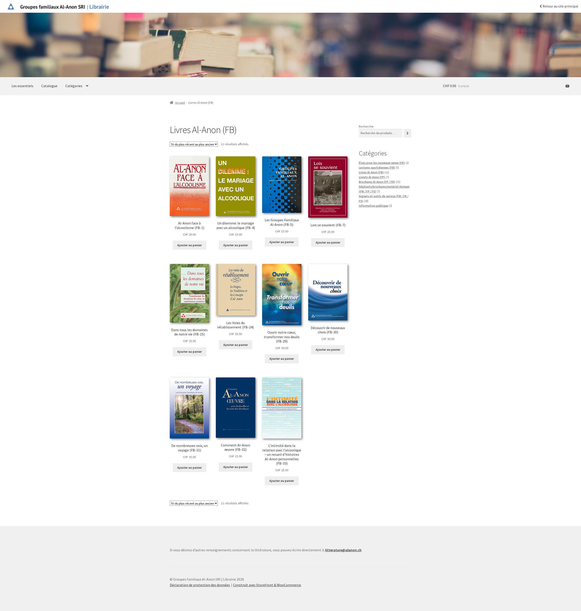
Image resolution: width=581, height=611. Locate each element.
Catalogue (49, 86)
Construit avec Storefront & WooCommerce (267, 585)
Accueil (180, 103)
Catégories (73, 86)
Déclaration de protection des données (200, 585)
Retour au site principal (560, 6)
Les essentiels (22, 86)
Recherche (366, 126)
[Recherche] (407, 133)
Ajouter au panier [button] (189, 245)
